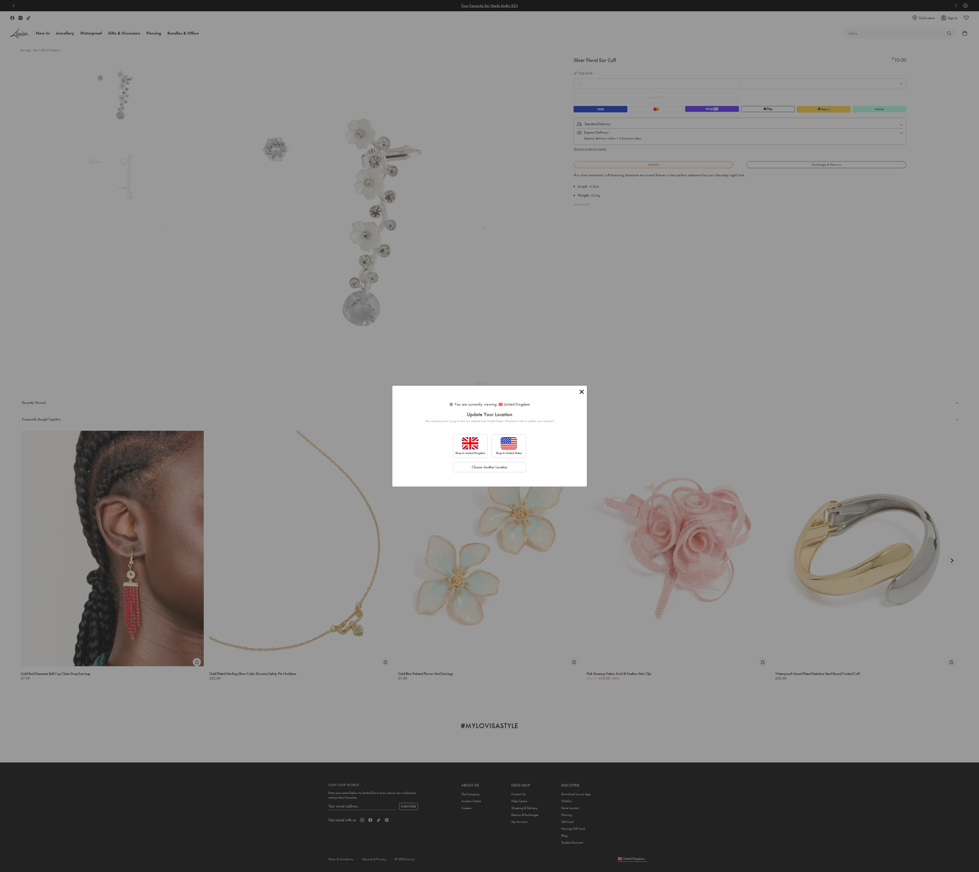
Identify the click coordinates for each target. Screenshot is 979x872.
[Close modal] (582, 392)
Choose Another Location (489, 467)
